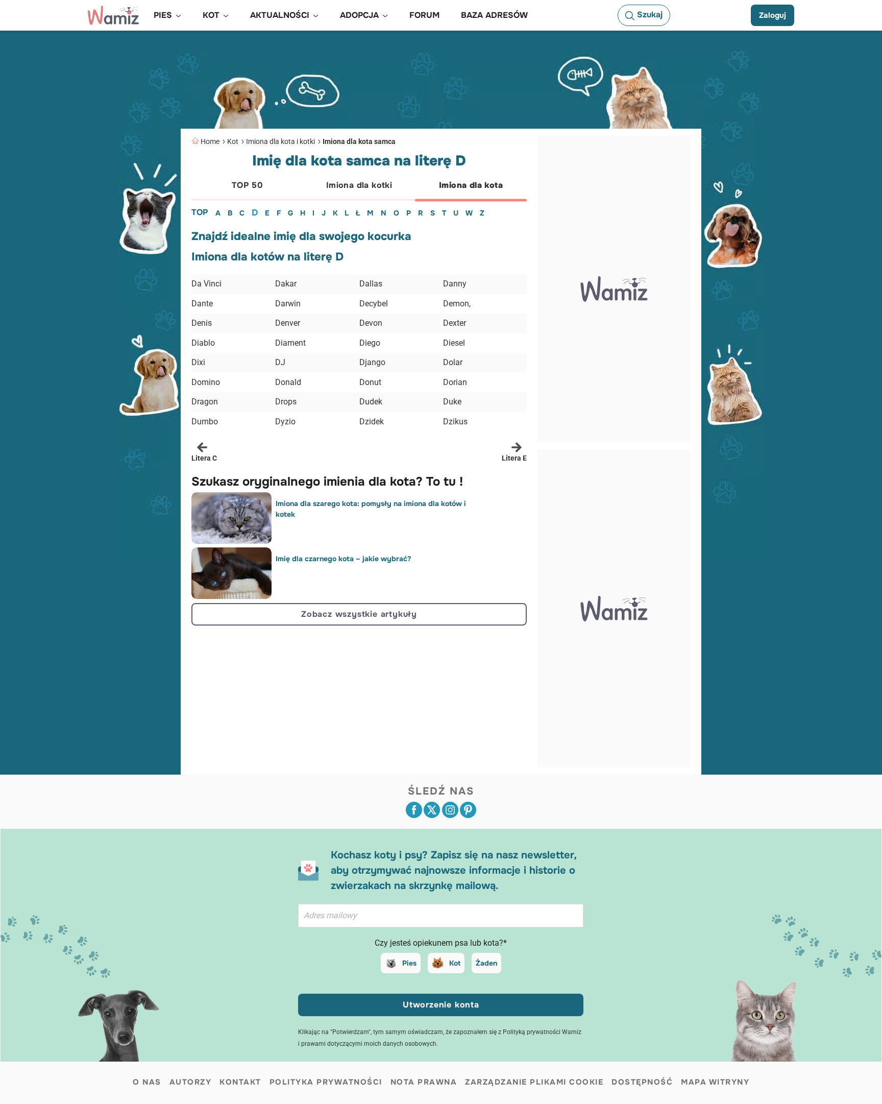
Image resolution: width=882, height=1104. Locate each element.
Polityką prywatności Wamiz (542, 1032)
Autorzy (190, 1082)
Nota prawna (423, 1082)
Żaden (486, 963)
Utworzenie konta (441, 1004)
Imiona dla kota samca (359, 141)
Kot (232, 141)
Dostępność (642, 1082)
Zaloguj (772, 15)
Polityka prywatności (326, 1082)
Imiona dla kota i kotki (280, 141)
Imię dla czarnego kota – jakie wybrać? (343, 558)
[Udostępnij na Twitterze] (432, 810)
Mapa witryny (715, 1082)
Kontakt (240, 1082)
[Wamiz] (113, 15)
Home (210, 141)
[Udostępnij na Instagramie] (450, 810)
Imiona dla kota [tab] (471, 185)
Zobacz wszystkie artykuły (359, 614)
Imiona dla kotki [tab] (359, 185)
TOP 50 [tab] (247, 185)
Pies (409, 963)
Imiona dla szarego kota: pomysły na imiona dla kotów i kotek (371, 509)
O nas (147, 1082)
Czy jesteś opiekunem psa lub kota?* (441, 943)
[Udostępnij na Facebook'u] (414, 810)
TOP (199, 212)
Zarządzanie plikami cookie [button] (534, 1082)
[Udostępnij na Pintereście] (468, 810)
